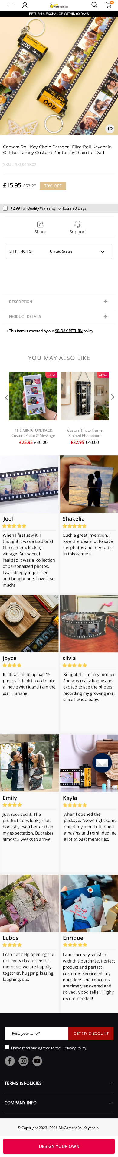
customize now (59, 1146)
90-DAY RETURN (69, 330)
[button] (6, 409)
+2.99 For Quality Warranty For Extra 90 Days (48, 208)
